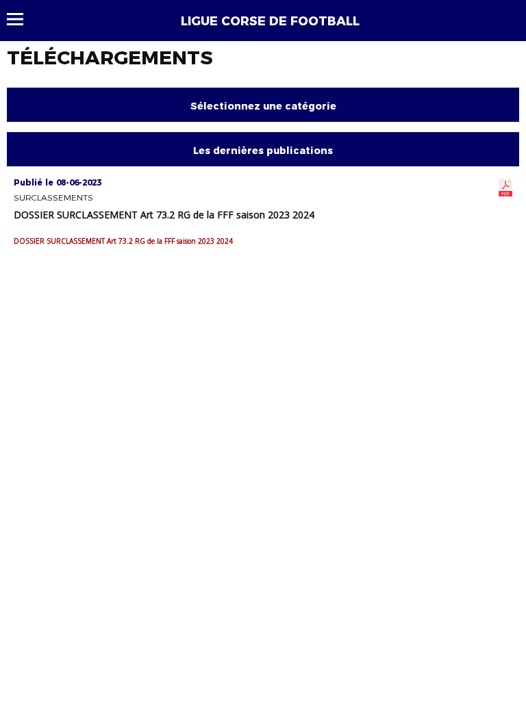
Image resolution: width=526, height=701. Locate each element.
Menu (21, 19)
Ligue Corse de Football (270, 21)
